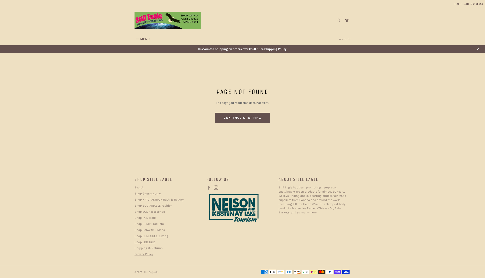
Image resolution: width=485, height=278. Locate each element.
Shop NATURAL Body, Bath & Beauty (159, 199)
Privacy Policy (144, 254)
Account (344, 39)
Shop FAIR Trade (145, 217)
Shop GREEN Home (148, 193)
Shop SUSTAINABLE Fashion (154, 205)
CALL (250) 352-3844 (468, 4)
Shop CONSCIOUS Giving (151, 236)
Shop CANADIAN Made (150, 230)
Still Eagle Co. (151, 272)
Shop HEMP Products (149, 224)
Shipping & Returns (149, 248)
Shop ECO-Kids (145, 242)
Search (139, 187)
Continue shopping (242, 117)
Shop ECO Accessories (150, 211)
